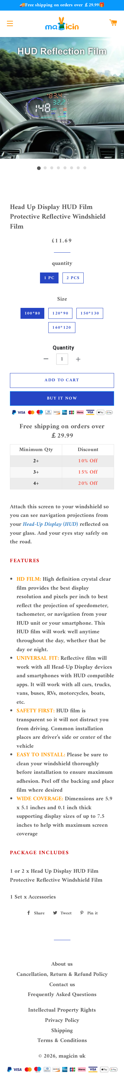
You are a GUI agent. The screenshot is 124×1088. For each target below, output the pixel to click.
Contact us (62, 985)
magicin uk (72, 1056)
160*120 (61, 327)
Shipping (62, 1031)
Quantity (63, 348)
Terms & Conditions (62, 1041)
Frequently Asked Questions (62, 995)
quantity (62, 263)
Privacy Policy (62, 1020)
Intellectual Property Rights (62, 1010)
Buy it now (62, 398)
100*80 (32, 313)
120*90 (60, 313)
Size (62, 299)
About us (62, 964)
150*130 (89, 313)
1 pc (49, 278)
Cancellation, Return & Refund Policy (62, 975)
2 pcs (73, 278)
